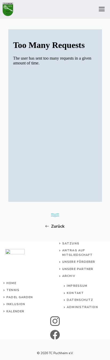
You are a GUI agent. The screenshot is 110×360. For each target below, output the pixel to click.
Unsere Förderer (78, 262)
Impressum (77, 286)
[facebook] (55, 334)
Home (11, 283)
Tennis (12, 290)
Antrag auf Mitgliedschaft (77, 252)
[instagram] (55, 321)
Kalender (15, 311)
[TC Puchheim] (8, 9)
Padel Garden (19, 297)
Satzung (70, 244)
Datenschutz (80, 300)
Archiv (68, 276)
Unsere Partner (77, 269)
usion (19, 304)
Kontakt (75, 293)
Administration (82, 307)
